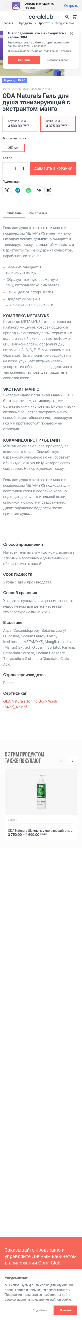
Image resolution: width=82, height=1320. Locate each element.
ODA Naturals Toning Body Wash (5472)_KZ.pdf (30, 704)
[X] (7, 190)
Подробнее (40, 1310)
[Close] (6, 5)
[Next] (72, 761)
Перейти (24, 60)
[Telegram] (17, 190)
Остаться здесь (57, 60)
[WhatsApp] (28, 190)
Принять (65, 1310)
